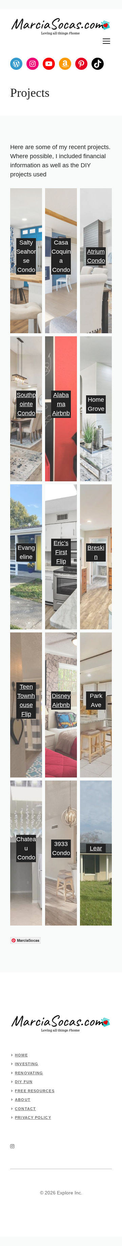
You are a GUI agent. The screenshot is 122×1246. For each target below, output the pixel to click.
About (22, 1100)
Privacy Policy (33, 1117)
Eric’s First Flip (61, 552)
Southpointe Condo (26, 404)
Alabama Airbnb (61, 404)
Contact (25, 1109)
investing (26, 1064)
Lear (96, 848)
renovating (29, 1073)
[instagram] (12, 1146)
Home (21, 1055)
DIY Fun (24, 1082)
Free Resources (34, 1091)
